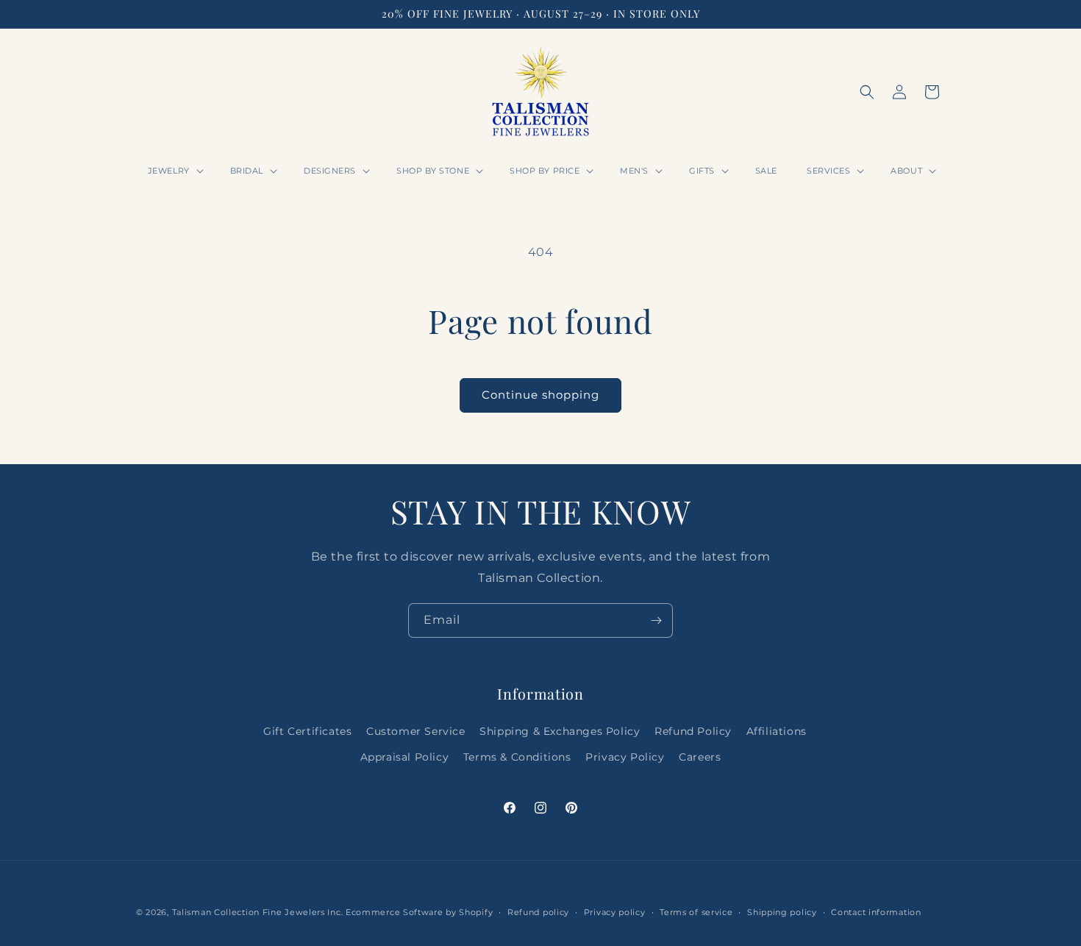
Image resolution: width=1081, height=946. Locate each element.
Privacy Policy (624, 757)
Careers (700, 757)
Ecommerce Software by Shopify (419, 912)
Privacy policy (615, 912)
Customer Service (415, 731)
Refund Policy (693, 731)
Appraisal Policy (404, 757)
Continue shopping (540, 395)
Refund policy (538, 912)
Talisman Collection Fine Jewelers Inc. (259, 912)
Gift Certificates (307, 731)
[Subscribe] (656, 620)
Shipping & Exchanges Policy (559, 731)
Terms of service (696, 912)
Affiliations (776, 731)
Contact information (876, 912)
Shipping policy (782, 912)
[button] (174, 171)
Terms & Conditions (517, 757)
